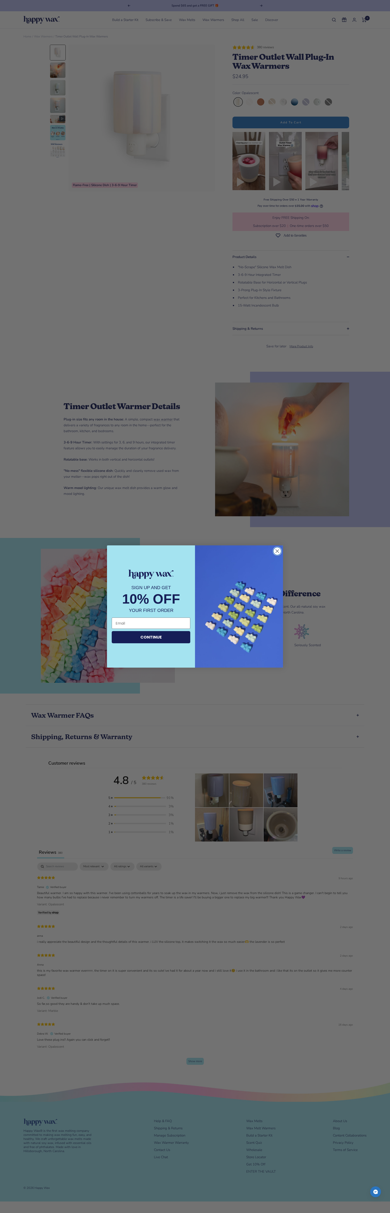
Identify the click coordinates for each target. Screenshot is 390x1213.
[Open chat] (375, 1191)
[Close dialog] (277, 551)
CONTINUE (151, 637)
